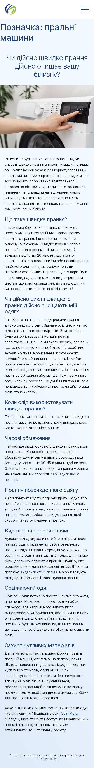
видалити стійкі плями (39, 572)
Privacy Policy (47, 758)
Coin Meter (69, 713)
